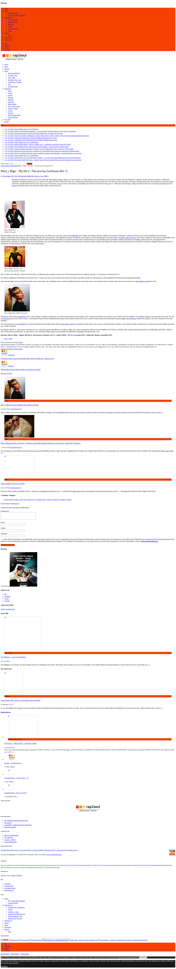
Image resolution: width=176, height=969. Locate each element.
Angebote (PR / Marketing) (16, 907)
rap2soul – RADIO (10, 840)
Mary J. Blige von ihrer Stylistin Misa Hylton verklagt (19, 405)
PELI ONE (7, 119)
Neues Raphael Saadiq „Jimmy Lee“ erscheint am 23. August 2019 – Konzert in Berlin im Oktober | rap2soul (38, 499)
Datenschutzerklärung (149, 541)
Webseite (4, 534)
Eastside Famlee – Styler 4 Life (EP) (15, 793)
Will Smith (57, 867)
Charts (10, 93)
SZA (42, 867)
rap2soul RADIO (13, 13)
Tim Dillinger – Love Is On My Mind (13, 657)
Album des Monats (14, 73)
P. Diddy (14, 867)
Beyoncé (29, 865)
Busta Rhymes (141, 281)
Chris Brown (74, 865)
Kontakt (6, 33)
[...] (12, 752)
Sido (34, 867)
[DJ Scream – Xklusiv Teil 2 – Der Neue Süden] (23, 737)
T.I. (44, 867)
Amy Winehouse (22, 865)
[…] (162, 413)
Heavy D (15, 186)
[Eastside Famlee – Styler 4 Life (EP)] (11, 789)
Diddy (123, 319)
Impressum (7, 40)
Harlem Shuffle (13, 117)
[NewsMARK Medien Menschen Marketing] (24, 940)
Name (3, 523)
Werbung (11, 24)
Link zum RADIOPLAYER (53, 855)
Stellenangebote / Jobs (15, 916)
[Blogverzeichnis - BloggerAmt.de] (13, 940)
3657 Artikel (19, 342)
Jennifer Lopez (110, 865)
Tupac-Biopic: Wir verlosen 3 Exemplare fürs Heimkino (20, 700)
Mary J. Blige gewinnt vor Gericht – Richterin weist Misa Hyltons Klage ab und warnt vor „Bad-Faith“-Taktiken (40, 443)
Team (9, 35)
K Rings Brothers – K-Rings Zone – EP (16, 778)
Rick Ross (7, 319)
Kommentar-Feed (9, 888)
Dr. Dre (92, 865)
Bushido (62, 865)
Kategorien (7, 89)
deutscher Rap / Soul (14, 80)
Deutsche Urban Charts (84, 865)
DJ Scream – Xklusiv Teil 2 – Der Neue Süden (20, 743)
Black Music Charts (51, 865)
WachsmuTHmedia (10, 827)
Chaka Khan (21, 317)
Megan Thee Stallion (159, 865)
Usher (53, 867)
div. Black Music (13, 86)
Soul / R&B (11, 78)
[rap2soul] (14, 61)
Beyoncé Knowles (35, 865)
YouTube (7, 950)
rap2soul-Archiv (6, 875)
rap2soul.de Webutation (140, 940)
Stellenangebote (13, 29)
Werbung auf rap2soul (15, 918)
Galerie (6, 122)
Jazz (9, 84)
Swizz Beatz (64, 324)
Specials (10, 113)
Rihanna (30, 867)
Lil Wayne (132, 319)
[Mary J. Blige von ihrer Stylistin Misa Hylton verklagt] (14, 398)
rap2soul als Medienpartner (16, 914)
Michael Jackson (168, 865)
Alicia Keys (15, 865)
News (10, 91)
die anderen (8, 823)
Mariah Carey (145, 865)
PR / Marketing (13, 20)
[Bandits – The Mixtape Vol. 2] (11, 759)
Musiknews (3, 867)
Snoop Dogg (38, 867)
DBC (78, 865)
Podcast (10, 97)
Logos (10, 31)
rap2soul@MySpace (10, 842)
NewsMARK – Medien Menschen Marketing (18, 825)
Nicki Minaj (9, 867)
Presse (10, 26)
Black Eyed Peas (43, 865)
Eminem (101, 865)
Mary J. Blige (8, 339)
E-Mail (3, 528)
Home (6, 9)
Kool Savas (129, 865)
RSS (5, 944)
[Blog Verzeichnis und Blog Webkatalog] (55, 940)
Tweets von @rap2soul (8, 609)
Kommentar (5, 511)
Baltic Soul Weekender (11, 835)
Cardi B (65, 865)
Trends (10, 111)
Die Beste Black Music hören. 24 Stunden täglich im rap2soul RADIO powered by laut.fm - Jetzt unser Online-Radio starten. (39, 850)
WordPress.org (8, 890)
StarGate (72, 324)
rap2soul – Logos (13, 912)
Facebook (7, 946)
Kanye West (116, 865)
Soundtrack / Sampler (15, 82)
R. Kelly (26, 867)
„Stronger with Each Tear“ (127, 238)
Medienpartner (12, 22)
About (6, 11)
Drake (147, 317)
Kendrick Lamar (122, 865)
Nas (21, 281)
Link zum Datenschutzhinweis (128, 957)
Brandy (58, 865)
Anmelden (7, 884)
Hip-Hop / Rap (12, 75)
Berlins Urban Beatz (14, 115)
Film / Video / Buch (14, 106)
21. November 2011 (7, 176)
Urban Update (48, 867)
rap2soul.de (5, 954)
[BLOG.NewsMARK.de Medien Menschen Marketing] (35, 940)
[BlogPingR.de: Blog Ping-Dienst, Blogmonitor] (83, 940)
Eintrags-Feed (8, 886)
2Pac (2, 865)
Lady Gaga (134, 865)
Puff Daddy (74, 236)
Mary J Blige (63, 180)
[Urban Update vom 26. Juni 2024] (19, 477)
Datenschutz (8, 37)
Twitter (6, 948)
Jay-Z (105, 865)
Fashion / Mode (13, 108)
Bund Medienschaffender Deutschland (16, 820)
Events (10, 95)
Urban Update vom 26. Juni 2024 (13, 483)
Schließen (4, 967)
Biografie (11, 100)
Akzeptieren (143, 957)
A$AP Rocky (10, 865)
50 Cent (5, 865)
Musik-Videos (12, 104)
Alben (6, 71)
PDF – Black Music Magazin (16, 15)
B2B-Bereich (8, 18)
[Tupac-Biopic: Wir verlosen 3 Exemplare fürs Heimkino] (13, 694)
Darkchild (21, 324)
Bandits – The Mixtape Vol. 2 (13, 763)
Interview (11, 102)
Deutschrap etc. (6, 712)
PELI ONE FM (8, 837)
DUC (98, 865)
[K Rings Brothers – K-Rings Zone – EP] (11, 774)
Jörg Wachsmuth (20, 176)
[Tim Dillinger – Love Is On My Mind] (22, 651)
